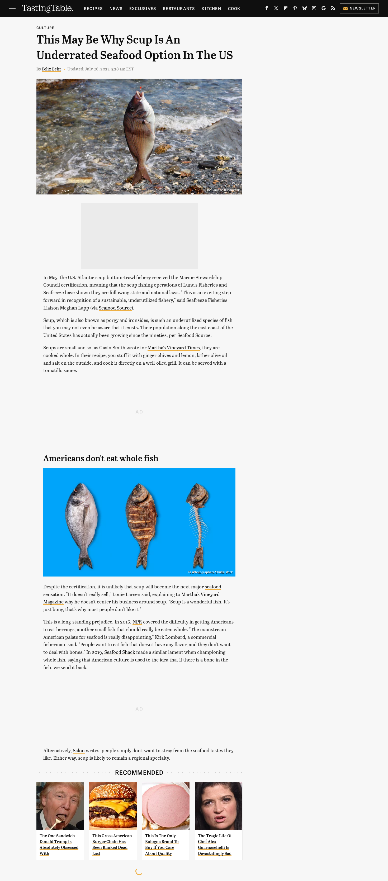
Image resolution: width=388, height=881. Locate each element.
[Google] (323, 9)
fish (229, 320)
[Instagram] (314, 9)
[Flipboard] (285, 9)
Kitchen (211, 8)
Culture (45, 27)
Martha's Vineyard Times (174, 347)
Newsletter (363, 8)
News (116, 8)
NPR (137, 621)
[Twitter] (276, 9)
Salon (79, 750)
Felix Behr (51, 69)
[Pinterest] (295, 9)
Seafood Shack (119, 652)
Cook (234, 8)
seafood (213, 586)
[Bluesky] (304, 9)
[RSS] (333, 9)
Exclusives (142, 8)
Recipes (93, 8)
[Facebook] (266, 9)
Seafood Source (115, 307)
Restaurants (179, 8)
